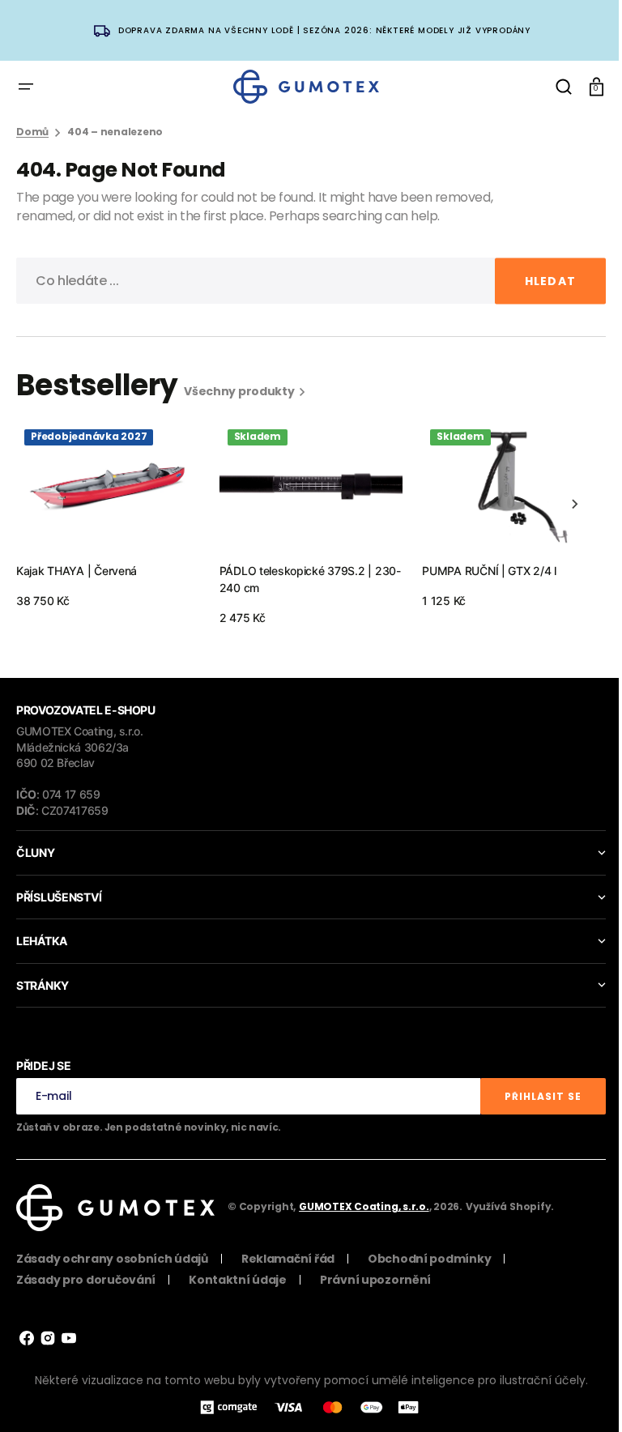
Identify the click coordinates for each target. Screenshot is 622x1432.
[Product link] (108, 515)
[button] (26, 86)
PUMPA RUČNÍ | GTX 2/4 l (489, 570)
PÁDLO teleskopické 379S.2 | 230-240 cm (310, 579)
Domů (32, 132)
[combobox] (305, 281)
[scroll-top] (575, 1397)
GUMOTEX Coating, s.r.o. (363, 1206)
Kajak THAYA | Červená (76, 570)
